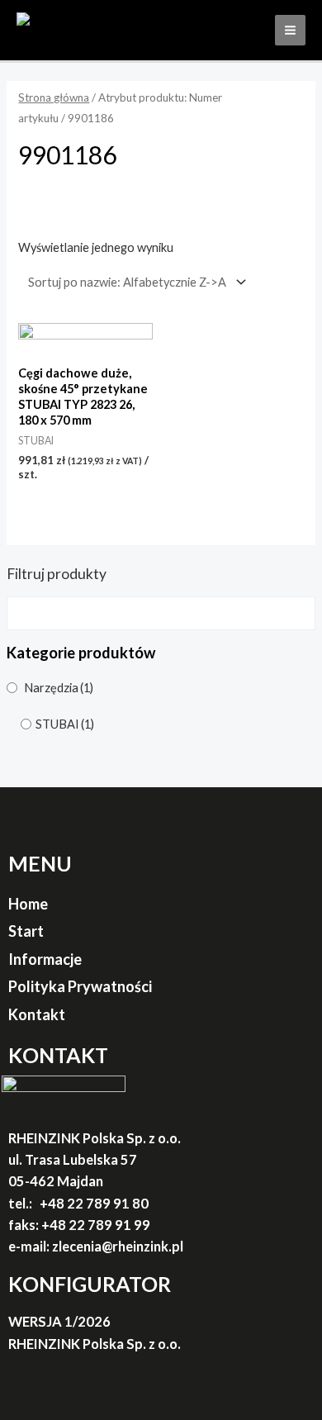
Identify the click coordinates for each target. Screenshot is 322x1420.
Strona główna (53, 97)
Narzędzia (58, 688)
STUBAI (65, 724)
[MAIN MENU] (290, 30)
